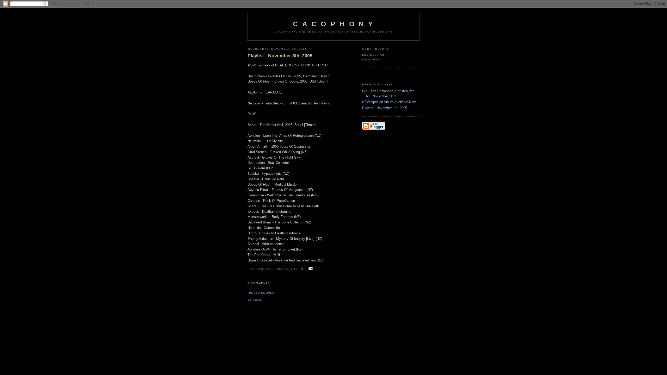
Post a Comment (262, 292)
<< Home (255, 300)
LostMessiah (373, 54)
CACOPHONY (371, 59)
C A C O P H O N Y (333, 24)
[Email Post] (310, 269)
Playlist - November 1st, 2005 (384, 108)
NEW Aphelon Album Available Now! (389, 102)
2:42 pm (297, 268)
